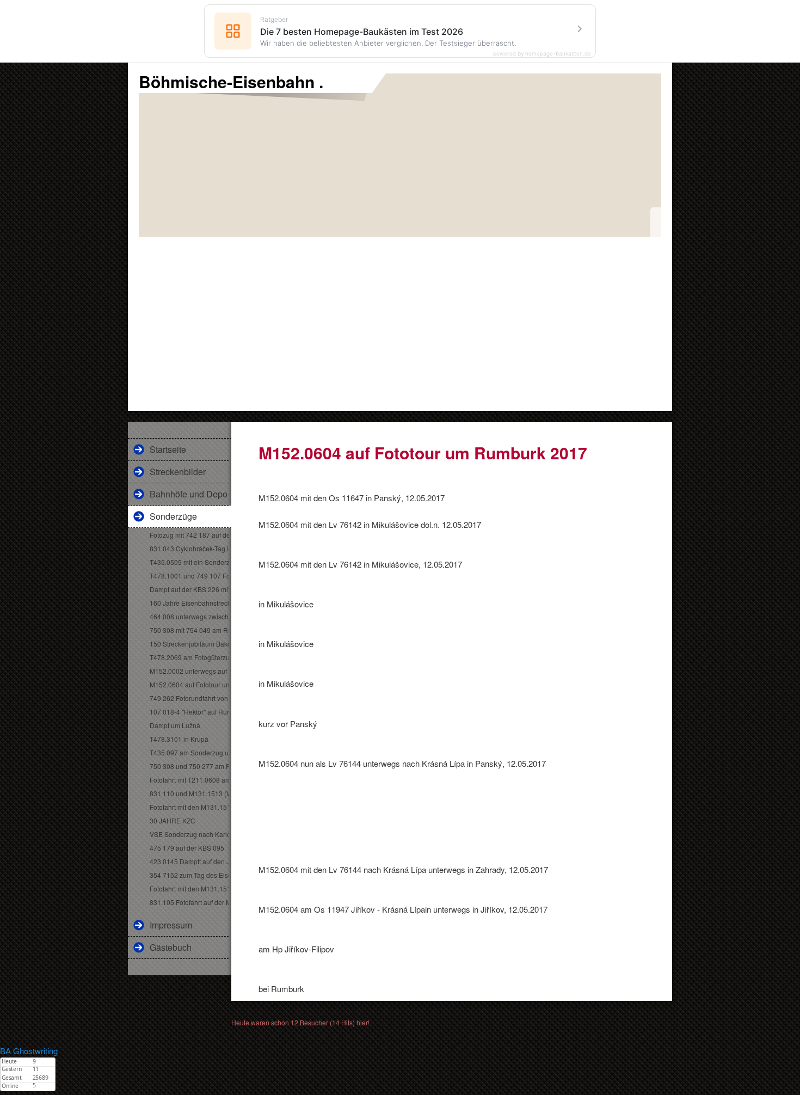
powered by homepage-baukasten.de (542, 53)
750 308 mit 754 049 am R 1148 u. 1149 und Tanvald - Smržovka (189, 630)
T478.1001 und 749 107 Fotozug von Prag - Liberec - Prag (189, 575)
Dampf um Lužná (175, 725)
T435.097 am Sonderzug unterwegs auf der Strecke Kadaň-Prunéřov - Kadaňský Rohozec (189, 752)
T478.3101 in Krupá (179, 738)
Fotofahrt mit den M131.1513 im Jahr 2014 (189, 888)
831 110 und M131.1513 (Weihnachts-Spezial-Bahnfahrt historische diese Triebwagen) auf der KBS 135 (189, 793)
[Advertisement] (400, 318)
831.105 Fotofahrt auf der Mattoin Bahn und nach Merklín (189, 902)
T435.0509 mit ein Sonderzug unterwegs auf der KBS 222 (189, 562)
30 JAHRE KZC (172, 820)
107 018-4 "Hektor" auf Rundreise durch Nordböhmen (189, 711)
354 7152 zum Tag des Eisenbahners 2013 (189, 874)
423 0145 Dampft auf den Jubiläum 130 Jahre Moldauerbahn (189, 861)
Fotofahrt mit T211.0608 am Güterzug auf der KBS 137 (189, 779)
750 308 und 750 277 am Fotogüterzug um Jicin (189, 766)
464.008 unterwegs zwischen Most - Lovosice (189, 616)
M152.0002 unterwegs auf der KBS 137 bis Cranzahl (189, 670)
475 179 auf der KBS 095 (187, 847)
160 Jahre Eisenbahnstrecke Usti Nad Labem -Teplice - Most (189, 602)
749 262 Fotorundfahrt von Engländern (189, 698)
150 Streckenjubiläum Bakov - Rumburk (189, 643)
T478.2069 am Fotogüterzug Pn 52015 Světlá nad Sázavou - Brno (189, 657)
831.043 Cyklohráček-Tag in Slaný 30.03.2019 (189, 548)
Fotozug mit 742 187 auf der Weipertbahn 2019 (189, 534)
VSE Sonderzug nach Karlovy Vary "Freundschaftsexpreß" (189, 834)
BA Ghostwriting (29, 1050)
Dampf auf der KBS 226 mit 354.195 (189, 589)
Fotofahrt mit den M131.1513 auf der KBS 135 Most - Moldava (189, 806)
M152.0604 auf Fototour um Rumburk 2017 (189, 684)
